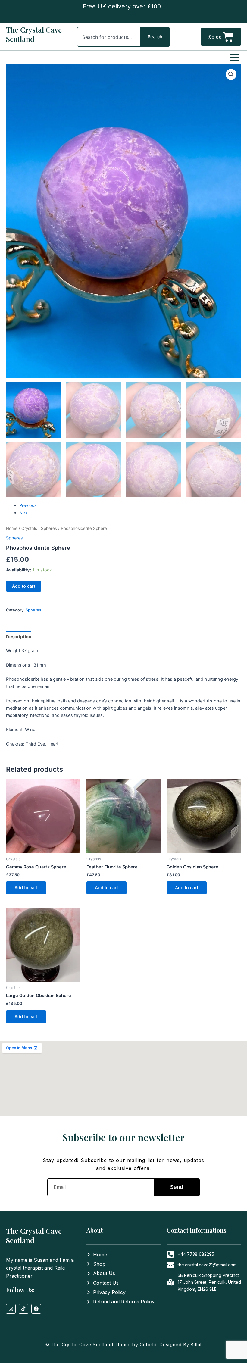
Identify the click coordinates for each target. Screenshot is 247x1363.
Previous (28, 505)
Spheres (49, 528)
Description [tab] (18, 636)
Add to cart (23, 586)
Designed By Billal (181, 1344)
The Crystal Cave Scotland (34, 34)
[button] (231, 74)
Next (24, 512)
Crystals (29, 528)
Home (11, 528)
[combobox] (108, 37)
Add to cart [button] (26, 887)
